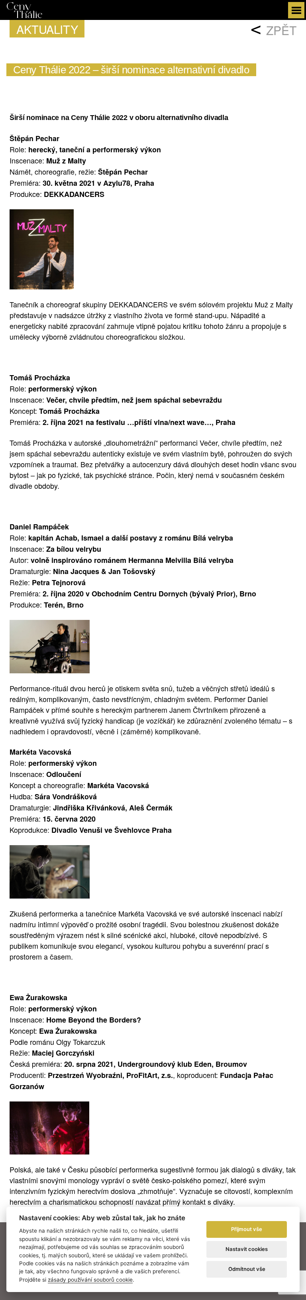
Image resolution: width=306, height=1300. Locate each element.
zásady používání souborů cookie (90, 1279)
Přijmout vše (246, 1229)
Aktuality (47, 29)
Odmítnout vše (246, 1269)
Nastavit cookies (247, 1249)
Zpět (281, 30)
